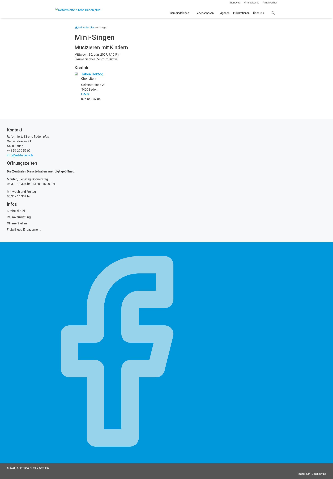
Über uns (258, 13)
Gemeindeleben (179, 13)
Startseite (234, 2)
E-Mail (85, 94)
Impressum (304, 473)
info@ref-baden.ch (20, 155)
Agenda (224, 13)
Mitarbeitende (251, 2)
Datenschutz (319, 473)
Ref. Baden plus (86, 27)
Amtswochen (270, 2)
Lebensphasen (205, 13)
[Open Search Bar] (273, 13)
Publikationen (241, 13)
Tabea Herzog (92, 74)
